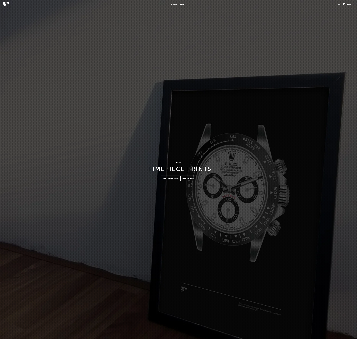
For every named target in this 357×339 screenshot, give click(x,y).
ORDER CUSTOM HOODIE (171, 178)
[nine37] (12, 4)
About (182, 4)
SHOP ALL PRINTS (188, 178)
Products (174, 4)
